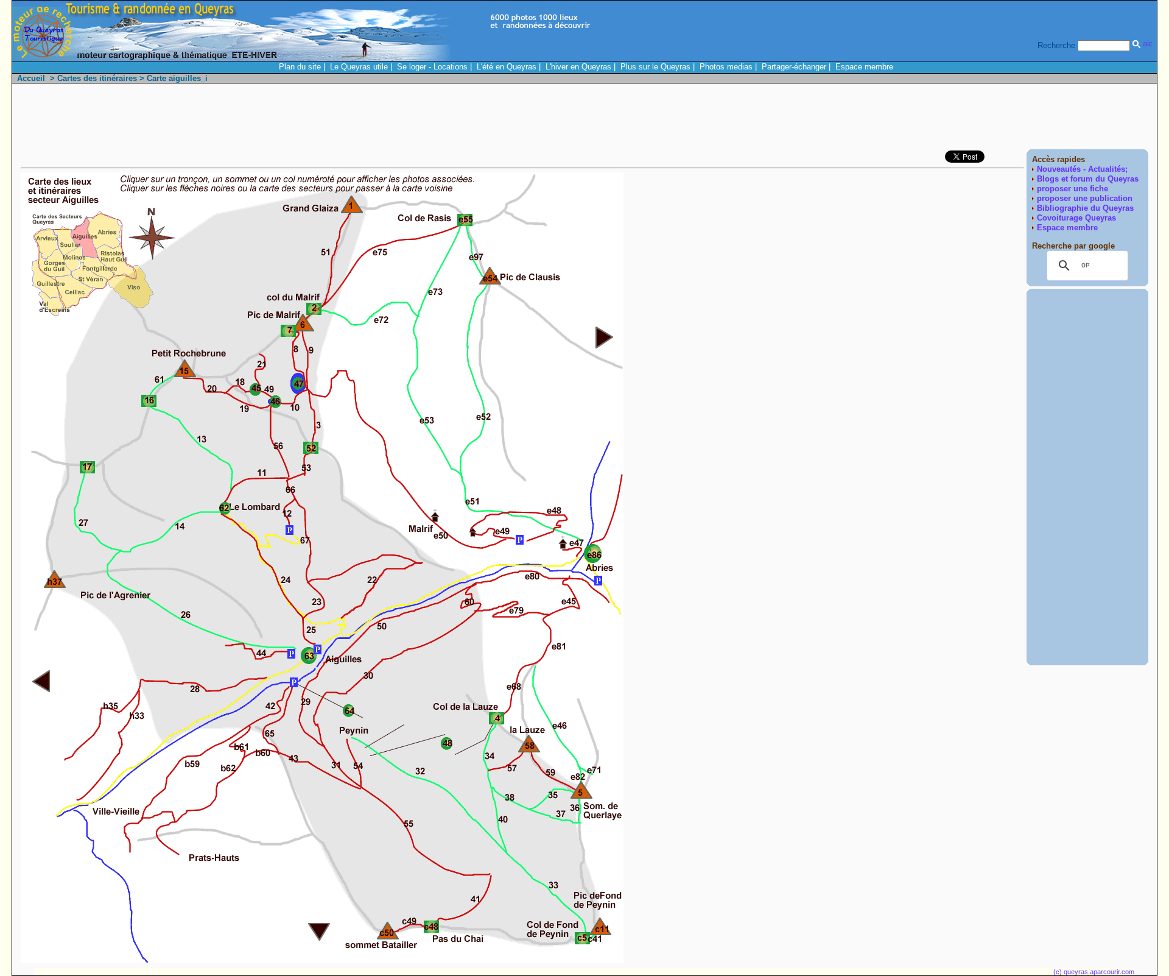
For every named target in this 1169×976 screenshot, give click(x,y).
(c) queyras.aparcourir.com (1093, 971)
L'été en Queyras (506, 66)
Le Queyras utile (359, 66)
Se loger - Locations (432, 66)
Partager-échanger (794, 66)
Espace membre (864, 66)
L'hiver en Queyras (578, 66)
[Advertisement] (926, 119)
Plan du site (300, 66)
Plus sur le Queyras (655, 66)
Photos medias (726, 66)
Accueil (31, 78)
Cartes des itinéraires (97, 78)
